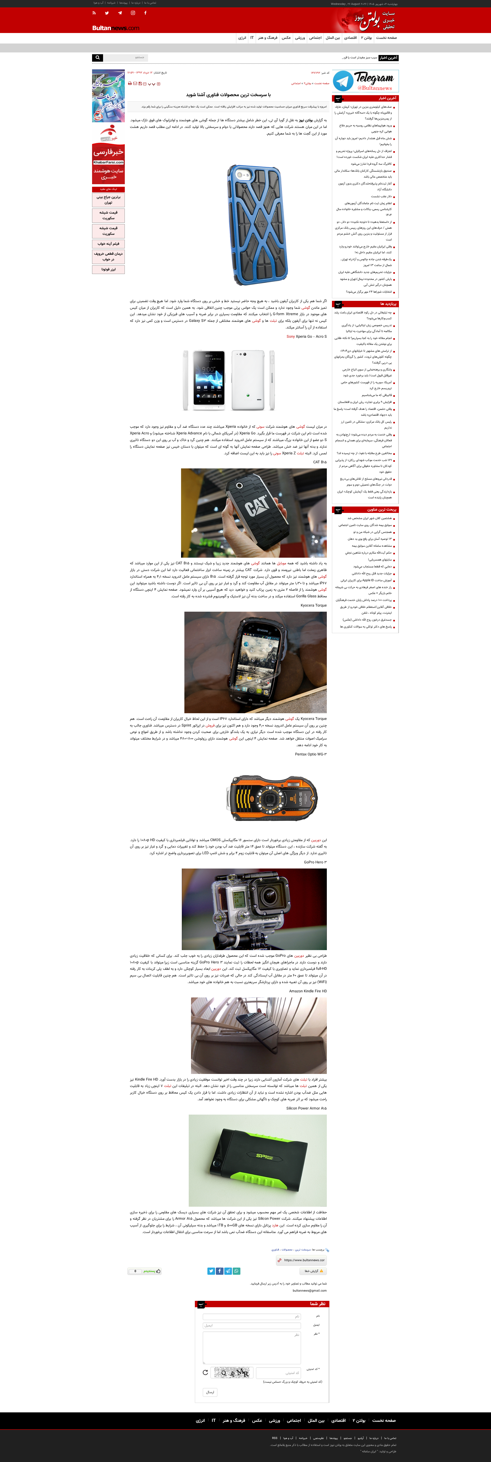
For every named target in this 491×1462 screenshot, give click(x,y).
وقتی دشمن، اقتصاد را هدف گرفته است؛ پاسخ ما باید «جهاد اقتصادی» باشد (363, 412)
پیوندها (123, 3)
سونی (260, 427)
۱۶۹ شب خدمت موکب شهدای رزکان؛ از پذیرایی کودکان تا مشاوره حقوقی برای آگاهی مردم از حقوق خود (363, 466)
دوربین (316, 840)
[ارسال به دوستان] (135, 83)
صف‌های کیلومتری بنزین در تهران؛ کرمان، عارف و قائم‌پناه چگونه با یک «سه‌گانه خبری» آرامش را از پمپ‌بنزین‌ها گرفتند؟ (363, 113)
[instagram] (133, 13)
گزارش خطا (311, 1271)
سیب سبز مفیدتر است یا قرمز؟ (359, 57)
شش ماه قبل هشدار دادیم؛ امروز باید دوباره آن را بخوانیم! (363, 141)
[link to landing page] (373, 20)
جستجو (348, 1438)
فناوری (275, 1250)
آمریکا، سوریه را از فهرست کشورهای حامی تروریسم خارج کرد (366, 385)
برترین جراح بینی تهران (108, 200)
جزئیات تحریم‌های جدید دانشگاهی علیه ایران (365, 272)
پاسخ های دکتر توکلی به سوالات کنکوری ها (366, 626)
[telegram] (120, 13)
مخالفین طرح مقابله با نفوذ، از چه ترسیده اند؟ (364, 453)
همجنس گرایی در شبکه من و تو (372, 532)
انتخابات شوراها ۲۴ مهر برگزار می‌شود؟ (369, 292)
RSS (274, 1438)
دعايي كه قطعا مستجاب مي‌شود (372, 566)
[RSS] (96, 13)
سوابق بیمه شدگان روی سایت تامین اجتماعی (365, 525)
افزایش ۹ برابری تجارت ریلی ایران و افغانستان (365, 402)
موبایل (281, 563)
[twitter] (107, 13)
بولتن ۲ (366, 38)
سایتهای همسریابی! (380, 559)
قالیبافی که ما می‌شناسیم (377, 395)
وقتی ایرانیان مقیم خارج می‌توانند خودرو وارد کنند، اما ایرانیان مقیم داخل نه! (365, 249)
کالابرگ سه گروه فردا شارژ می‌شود (371, 164)
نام (318, 1316)
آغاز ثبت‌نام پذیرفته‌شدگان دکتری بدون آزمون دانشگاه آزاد (365, 186)
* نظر (317, 1334)
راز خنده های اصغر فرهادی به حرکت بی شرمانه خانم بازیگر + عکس (363, 590)
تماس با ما (150, 3)
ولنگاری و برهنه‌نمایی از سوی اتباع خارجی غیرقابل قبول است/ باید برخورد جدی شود (367, 372)
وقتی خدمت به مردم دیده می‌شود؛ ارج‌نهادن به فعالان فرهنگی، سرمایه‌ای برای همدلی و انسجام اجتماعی (363, 440)
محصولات (287, 1250)
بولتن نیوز (306, 120)
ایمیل (316, 1325)
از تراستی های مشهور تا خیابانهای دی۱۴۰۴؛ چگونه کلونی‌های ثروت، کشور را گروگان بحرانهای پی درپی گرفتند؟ (363, 357)
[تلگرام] (365, 81)
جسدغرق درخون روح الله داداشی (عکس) (367, 620)
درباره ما (135, 3)
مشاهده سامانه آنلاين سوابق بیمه (372, 546)
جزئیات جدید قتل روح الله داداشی (372, 573)
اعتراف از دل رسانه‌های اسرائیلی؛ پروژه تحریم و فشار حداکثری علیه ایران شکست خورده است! (364, 154)
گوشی (306, 308)
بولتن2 (307, 83)
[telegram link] (228, 1271)
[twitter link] (211, 1271)
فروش (210, 726)
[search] (97, 58)
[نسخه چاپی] (129, 83)
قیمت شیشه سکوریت (108, 215)
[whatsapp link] (236, 1271)
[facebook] (145, 13)
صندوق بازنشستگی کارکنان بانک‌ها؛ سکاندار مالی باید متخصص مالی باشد (363, 174)
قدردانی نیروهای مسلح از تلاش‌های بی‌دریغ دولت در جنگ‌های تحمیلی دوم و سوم (366, 482)
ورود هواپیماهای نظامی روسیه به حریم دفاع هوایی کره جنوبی (365, 128)
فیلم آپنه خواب (108, 244)
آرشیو (361, 1438)
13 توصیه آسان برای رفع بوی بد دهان (370, 539)
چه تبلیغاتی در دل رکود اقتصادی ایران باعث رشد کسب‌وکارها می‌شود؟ (363, 315)
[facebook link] (220, 1271)
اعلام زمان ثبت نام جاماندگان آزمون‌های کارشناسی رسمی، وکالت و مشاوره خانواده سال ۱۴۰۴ (364, 209)
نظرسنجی (318, 1438)
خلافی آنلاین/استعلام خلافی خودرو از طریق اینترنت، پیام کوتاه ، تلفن (366, 610)
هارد (275, 1225)
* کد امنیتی (313, 1369)
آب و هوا (98, 3)
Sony (291, 337)
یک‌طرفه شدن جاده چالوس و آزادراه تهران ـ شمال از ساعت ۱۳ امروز (366, 262)
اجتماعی (296, 83)
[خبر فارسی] (108, 154)
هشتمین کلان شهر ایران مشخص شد (370, 518)
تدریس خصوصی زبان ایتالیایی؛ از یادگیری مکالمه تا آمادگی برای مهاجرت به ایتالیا (367, 328)
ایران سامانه (369, 1451)
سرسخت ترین (303, 1250)
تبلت (273, 321)
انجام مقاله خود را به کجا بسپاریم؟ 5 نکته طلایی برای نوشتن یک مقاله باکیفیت (363, 341)
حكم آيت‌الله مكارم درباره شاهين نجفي (368, 553)
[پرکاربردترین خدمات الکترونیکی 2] (108, 95)
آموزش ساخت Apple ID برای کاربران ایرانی (366, 580)
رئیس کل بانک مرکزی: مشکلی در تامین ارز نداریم (366, 425)
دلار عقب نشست (381, 196)
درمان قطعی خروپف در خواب (108, 256)
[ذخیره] (140, 83)
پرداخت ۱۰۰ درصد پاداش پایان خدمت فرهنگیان (364, 600)
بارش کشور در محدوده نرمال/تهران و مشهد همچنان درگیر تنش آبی (366, 282)
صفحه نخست (386, 38)
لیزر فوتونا (109, 269)
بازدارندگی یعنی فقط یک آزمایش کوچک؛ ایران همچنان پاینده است (364, 494)
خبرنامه (111, 3)
